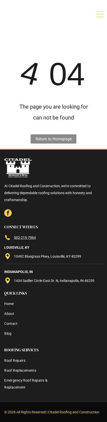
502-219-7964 (25, 238)
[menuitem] (21, 305)
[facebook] (8, 213)
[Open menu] (100, 14)
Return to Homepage (54, 139)
